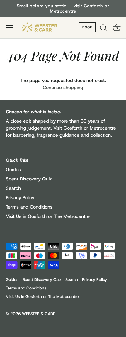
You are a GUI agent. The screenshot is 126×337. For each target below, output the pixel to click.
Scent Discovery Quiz (29, 179)
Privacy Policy (20, 197)
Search (13, 188)
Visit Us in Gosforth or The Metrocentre (48, 216)
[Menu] (9, 27)
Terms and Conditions (29, 207)
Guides (13, 169)
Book (87, 27)
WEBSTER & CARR (39, 313)
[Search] (103, 28)
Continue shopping (63, 87)
